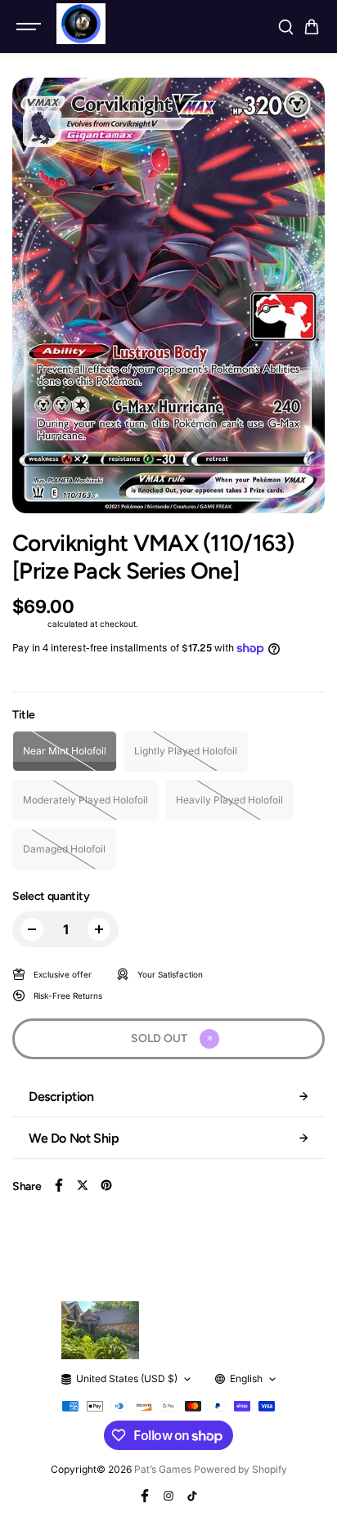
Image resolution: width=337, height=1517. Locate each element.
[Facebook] (59, 1185)
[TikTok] (192, 1496)
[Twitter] (82, 1185)
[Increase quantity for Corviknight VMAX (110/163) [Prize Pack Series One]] (99, 929)
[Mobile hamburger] (30, 27)
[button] (312, 27)
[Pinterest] (106, 1185)
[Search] (285, 27)
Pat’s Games (162, 1469)
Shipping (28, 624)
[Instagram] (168, 1496)
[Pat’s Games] (81, 23)
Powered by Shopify (240, 1469)
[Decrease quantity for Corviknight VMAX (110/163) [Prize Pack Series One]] (31, 929)
